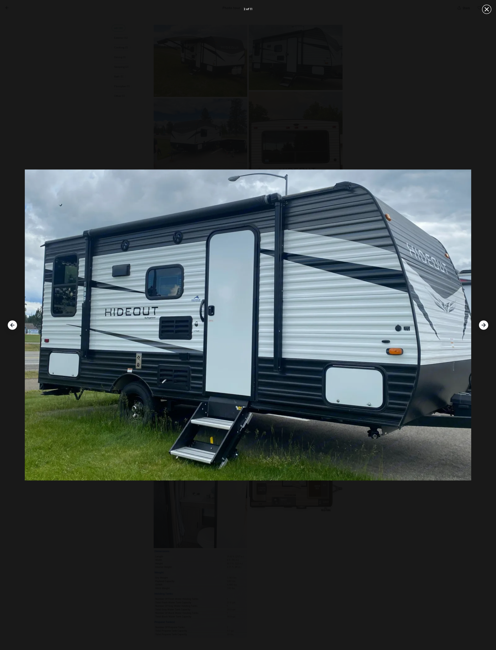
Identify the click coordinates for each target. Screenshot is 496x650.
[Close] (486, 9)
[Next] (483, 325)
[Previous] (12, 325)
